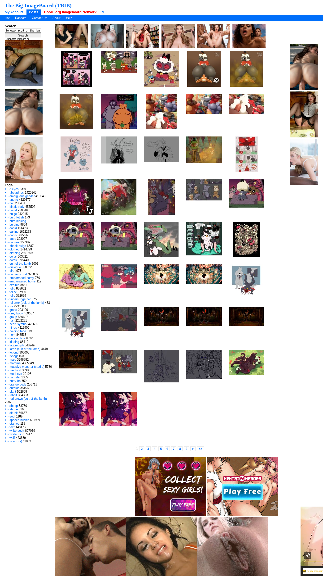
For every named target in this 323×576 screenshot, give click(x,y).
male (12, 359)
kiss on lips (17, 338)
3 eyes (14, 189)
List (7, 18)
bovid (13, 210)
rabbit (13, 395)
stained (14, 423)
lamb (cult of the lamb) (24, 349)
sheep (13, 406)
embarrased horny (21, 278)
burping (14, 224)
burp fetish (16, 217)
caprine (14, 242)
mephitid (15, 370)
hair (11, 320)
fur (11, 306)
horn (12, 334)
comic (13, 260)
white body (16, 430)
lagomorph (16, 345)
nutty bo (15, 381)
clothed (14, 249)
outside (14, 388)
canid (13, 228)
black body (16, 207)
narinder (14, 377)
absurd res (16, 192)
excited (14, 285)
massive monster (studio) (26, 366)
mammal (15, 363)
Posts (33, 12)
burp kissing (17, 221)
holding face (17, 331)
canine (13, 231)
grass (13, 310)
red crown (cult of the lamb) (28, 398)
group (13, 317)
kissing (14, 342)
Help (69, 18)
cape (12, 238)
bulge (13, 214)
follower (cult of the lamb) (26, 302)
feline (13, 292)
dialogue (15, 267)
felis (12, 295)
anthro (13, 199)
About (56, 18)
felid (12, 288)
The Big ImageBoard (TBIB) (38, 5)
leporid (13, 352)
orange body (17, 384)
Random (20, 18)
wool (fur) (15, 441)
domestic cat (18, 274)
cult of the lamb (20, 263)
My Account (14, 12)
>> (200, 449)
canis (13, 235)
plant (12, 391)
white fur (15, 434)
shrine (13, 409)
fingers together (20, 299)
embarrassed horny (22, 281)
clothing (14, 253)
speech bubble (19, 420)
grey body (16, 313)
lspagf (13, 356)
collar (13, 256)
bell (11, 203)
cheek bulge (17, 246)
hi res (13, 327)
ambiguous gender (22, 196)
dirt (11, 270)
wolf (12, 438)
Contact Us (39, 18)
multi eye (15, 374)
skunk (13, 413)
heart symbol (18, 324)
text (12, 427)
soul (12, 416)
